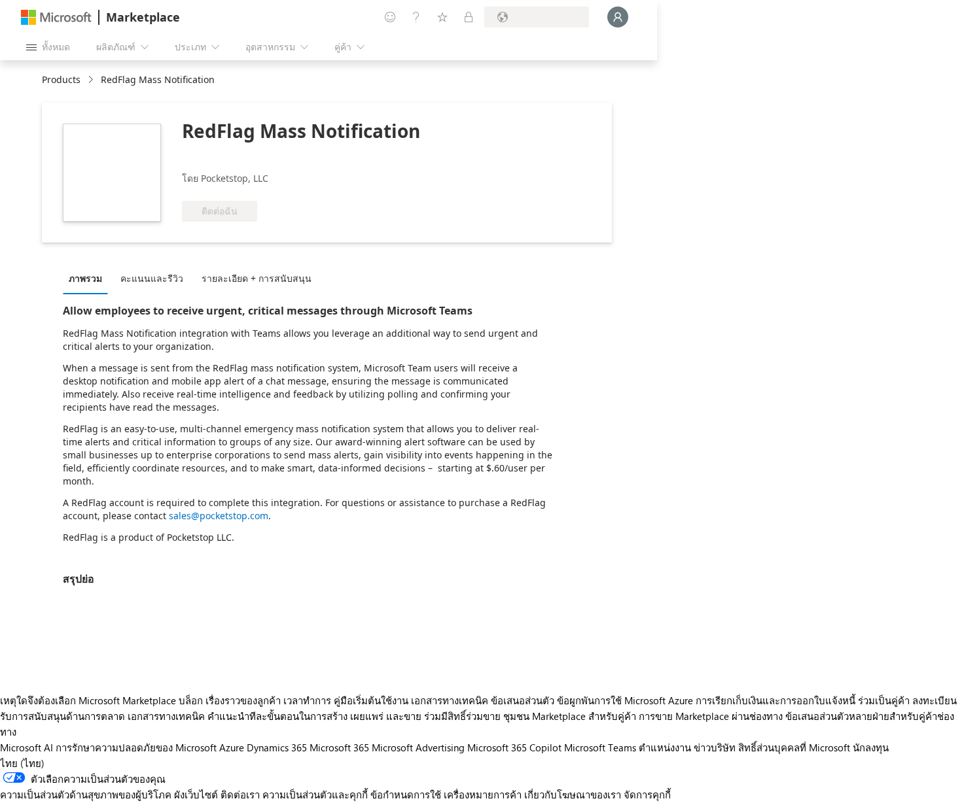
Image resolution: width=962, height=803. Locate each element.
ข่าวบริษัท (715, 747)
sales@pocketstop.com (218, 515)
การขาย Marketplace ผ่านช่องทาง (711, 716)
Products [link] (61, 79)
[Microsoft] (56, 17)
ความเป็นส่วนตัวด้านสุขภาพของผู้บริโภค (85, 794)
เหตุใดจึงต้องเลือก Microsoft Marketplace (88, 700)
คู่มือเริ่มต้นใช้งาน (371, 700)
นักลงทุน (871, 747)
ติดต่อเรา (240, 794)
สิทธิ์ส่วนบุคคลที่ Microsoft (794, 747)
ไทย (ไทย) (22, 763)
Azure (231, 747)
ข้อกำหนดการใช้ (405, 794)
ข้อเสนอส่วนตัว (522, 700)
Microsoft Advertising (418, 747)
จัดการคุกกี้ (647, 794)
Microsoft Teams (600, 747)
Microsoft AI (26, 747)
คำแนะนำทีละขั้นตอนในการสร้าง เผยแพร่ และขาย (314, 716)
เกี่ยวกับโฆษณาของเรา (572, 794)
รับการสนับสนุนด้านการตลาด (62, 716)
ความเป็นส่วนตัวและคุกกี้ (315, 794)
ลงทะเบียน (934, 700)
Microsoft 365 (339, 747)
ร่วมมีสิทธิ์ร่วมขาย (462, 716)
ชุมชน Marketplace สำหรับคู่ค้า (569, 716)
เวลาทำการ (307, 700)
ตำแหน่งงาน (665, 747)
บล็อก (191, 700)
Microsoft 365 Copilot (514, 747)
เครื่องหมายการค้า (483, 794)
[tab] (89, 278)
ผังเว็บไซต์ (196, 794)
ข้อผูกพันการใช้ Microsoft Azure (626, 700)
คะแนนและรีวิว (151, 278)
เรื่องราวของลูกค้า (243, 700)
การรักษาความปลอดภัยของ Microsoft (136, 747)
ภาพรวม (85, 278)
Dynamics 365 (277, 747)
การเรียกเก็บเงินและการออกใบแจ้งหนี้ (775, 700)
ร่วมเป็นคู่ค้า (884, 700)
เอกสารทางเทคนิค (449, 700)
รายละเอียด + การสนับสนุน (257, 278)
